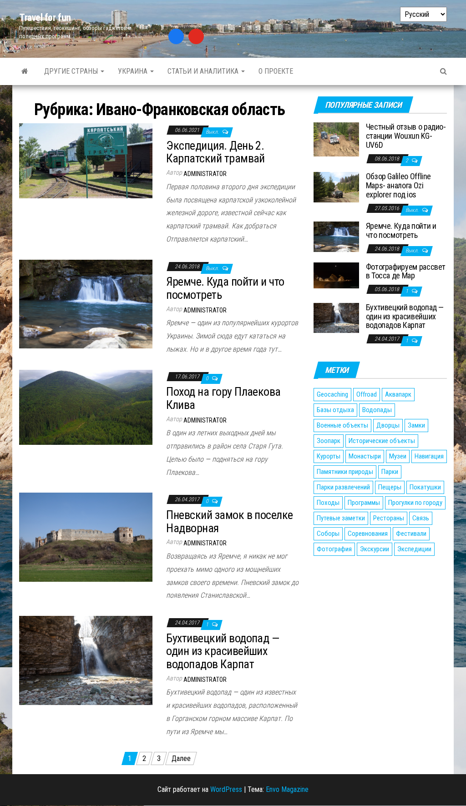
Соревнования (368, 533)
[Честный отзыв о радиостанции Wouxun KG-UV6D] (336, 139)
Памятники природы (345, 472)
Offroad (366, 394)
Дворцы (388, 425)
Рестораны (388, 518)
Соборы (328, 533)
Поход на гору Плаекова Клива (223, 398)
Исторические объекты (382, 441)
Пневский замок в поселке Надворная (229, 521)
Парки (389, 472)
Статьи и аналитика (203, 71)
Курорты (328, 456)
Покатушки (425, 487)
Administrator (205, 173)
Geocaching (332, 394)
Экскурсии (374, 549)
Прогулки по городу (415, 503)
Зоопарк (328, 441)
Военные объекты (342, 425)
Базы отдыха (335, 410)
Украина (133, 71)
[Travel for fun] (24, 71)
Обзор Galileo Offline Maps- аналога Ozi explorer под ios (398, 185)
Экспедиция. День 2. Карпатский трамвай (215, 152)
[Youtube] (196, 36)
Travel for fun (45, 17)
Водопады (377, 410)
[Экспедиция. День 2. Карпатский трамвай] (85, 160)
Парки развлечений (343, 487)
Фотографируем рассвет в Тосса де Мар (406, 271)
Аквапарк (398, 394)
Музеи (397, 456)
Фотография (334, 549)
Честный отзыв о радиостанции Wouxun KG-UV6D (406, 136)
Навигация (429, 456)
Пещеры (389, 487)
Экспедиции (414, 549)
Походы (328, 503)
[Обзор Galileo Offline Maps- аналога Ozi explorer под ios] (336, 186)
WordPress (226, 789)
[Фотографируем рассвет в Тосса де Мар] (336, 275)
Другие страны (72, 71)
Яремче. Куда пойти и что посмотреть (225, 288)
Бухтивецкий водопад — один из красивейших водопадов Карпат (222, 651)
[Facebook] (176, 36)
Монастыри (365, 456)
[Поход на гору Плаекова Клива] (85, 406)
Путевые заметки (341, 518)
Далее (181, 758)
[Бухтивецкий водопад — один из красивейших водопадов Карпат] (85, 659)
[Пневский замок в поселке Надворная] (85, 537)
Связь (420, 518)
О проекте (275, 71)
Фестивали (411, 533)
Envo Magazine (287, 789)
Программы (364, 503)
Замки (416, 425)
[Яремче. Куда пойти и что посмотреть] (85, 303)
